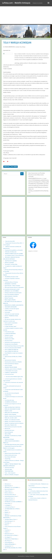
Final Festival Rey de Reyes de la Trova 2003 (14, 346)
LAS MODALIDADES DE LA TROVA (12, 508)
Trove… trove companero (10, 473)
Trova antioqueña (8, 542)
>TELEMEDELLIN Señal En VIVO (11, 276)
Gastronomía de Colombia (10, 360)
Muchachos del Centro (9, 430)
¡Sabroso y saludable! (9, 262)
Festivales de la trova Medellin (11, 344)
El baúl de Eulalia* (9, 324)
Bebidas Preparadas (9, 298)
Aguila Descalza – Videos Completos (12, 285)
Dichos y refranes (8, 492)
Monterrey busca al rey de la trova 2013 (13, 426)
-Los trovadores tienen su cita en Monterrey (14, 255)
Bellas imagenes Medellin (10, 299)
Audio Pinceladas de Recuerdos (35, 480)
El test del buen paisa (9, 331)
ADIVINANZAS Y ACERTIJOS (10, 283)
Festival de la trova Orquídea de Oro (12, 342)
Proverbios (7, 530)
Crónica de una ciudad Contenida (12, 314)
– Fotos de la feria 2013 (10, 241)
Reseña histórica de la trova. (11, 455)
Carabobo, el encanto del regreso (12, 308)
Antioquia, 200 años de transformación (13, 292)
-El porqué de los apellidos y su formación (14, 250)
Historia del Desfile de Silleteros (11, 363)
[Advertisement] (26, 15)
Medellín (6, 512)
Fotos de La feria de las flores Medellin (13, 347)
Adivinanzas (7, 484)
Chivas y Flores (8, 491)
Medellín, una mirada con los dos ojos (13, 421)
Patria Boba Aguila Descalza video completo (14, 444)
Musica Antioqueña (9, 432)
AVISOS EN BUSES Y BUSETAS (11, 296)
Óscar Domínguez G (9, 521)
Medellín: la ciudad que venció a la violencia (14, 423)
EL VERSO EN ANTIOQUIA (10, 333)
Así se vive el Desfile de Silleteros (12, 294)
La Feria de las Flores (9, 374)
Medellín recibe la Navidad (10, 414)
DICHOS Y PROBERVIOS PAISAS (11, 315)
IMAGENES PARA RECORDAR (11, 367)
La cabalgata (7, 505)
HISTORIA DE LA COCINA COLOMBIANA (13, 501)
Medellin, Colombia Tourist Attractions (13, 416)
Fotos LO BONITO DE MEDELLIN (11, 349)
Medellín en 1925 (8, 410)
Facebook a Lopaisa (9, 335)
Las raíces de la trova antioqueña (12, 393)
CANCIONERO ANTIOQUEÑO (11, 307)
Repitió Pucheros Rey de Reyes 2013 (12, 453)
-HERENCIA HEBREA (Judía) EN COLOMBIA (14, 253)
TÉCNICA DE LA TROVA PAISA (11, 539)
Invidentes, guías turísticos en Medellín (13, 369)
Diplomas (7, 317)
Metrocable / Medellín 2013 (10, 425)
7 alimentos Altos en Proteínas (11, 282)
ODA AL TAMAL (8, 433)
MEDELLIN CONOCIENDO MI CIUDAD (12, 409)
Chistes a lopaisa (8, 310)
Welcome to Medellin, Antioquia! (12, 474)
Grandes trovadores (9, 500)
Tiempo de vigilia (8, 469)
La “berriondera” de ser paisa (11, 370)
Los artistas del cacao (9, 400)
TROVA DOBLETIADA (9, 471)
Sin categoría (7, 537)
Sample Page (7, 458)
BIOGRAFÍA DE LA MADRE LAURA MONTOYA (14, 305)
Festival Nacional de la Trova (11, 496)
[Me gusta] (3, 161)
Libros (6, 510)
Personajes (7, 523)
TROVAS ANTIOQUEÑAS (10, 544)
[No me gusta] (7, 161)
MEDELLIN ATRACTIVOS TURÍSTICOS (12, 407)
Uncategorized (8, 546)
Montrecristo (7, 428)
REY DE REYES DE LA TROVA (11, 535)
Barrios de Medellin (9, 489)
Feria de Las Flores (9, 337)
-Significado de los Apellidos (11, 260)
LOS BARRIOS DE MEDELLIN (11, 402)
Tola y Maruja (14, 166)
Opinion (6, 514)
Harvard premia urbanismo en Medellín (13, 362)
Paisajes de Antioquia (9, 439)
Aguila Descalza (8, 485)
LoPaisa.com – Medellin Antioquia (16, 3)
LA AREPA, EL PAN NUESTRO (11, 372)
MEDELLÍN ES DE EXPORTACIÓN (11, 412)
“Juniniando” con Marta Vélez (11, 264)
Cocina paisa (7, 312)
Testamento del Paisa (9, 467)
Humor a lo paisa (8, 365)
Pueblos (6, 531)
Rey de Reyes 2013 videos (10, 457)
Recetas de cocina (8, 533)
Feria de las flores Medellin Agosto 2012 (14, 376)
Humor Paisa (6, 166)
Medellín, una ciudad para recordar (12, 419)
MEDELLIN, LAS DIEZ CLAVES (11, 418)
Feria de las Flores (8, 340)
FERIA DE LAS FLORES (9, 338)
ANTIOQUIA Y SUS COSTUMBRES (12, 291)
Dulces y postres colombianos (11, 322)
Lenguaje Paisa (8, 394)
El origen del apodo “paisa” (10, 326)
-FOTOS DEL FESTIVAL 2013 (10, 252)
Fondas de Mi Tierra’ (9, 498)
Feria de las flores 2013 (10, 494)
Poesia (6, 524)
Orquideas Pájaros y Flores (10, 519)
